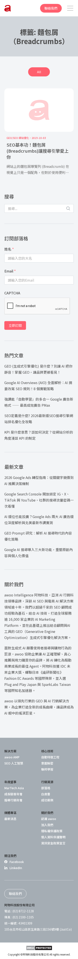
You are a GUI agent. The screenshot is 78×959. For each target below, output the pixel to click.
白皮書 (45, 794)
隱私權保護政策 (51, 831)
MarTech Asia (14, 788)
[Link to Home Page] (7, 8)
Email (10, 271)
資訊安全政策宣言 (53, 843)
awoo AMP (12, 757)
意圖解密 (47, 763)
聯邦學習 (47, 769)
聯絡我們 (50, 8)
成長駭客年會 (13, 794)
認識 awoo (48, 819)
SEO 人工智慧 (13, 763)
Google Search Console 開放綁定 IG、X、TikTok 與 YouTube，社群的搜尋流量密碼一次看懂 (39, 500)
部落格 (45, 788)
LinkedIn (16, 868)
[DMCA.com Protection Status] (39, 948)
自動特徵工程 (50, 757)
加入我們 (47, 825)
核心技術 (47, 751)
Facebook (17, 862)
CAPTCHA (12, 292)
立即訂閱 (15, 325)
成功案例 (47, 800)
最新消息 (10, 819)
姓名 (9, 249)
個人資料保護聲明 (53, 837)
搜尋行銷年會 (13, 800)
